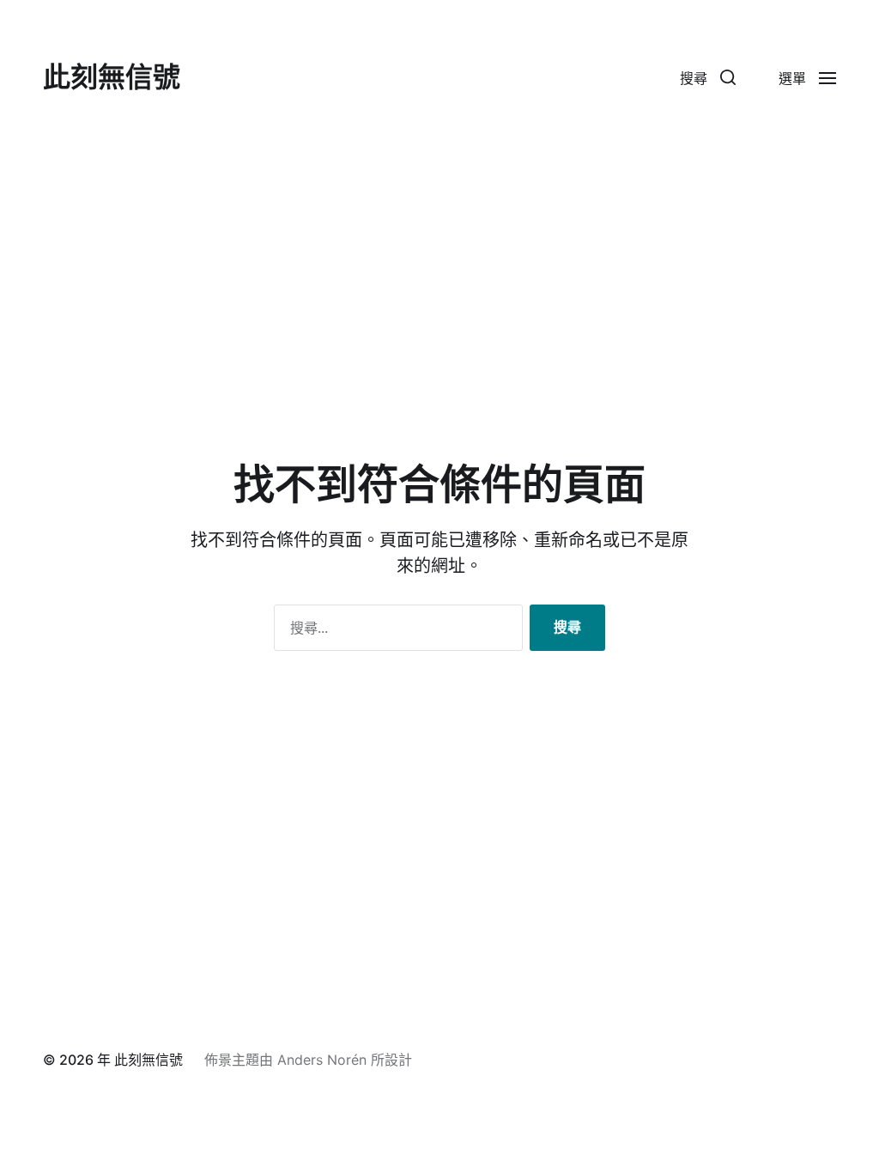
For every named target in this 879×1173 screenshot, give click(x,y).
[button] (707, 77)
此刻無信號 (111, 77)
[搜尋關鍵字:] (395, 631)
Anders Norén (322, 1059)
